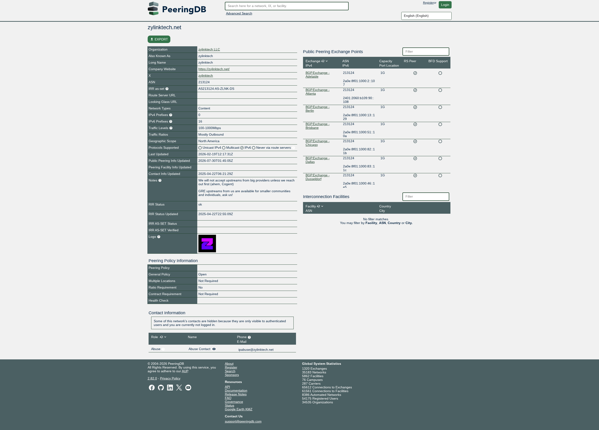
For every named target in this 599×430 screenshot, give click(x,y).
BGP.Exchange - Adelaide (318, 74)
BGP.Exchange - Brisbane (318, 126)
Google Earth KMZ (238, 409)
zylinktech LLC (209, 49)
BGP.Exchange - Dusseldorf (318, 177)
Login (445, 5)
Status (229, 405)
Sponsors (232, 375)
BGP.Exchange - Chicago (318, 143)
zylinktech (205, 75)
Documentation (236, 390)
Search (230, 371)
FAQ (228, 398)
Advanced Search (239, 13)
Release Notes (236, 394)
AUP (185, 371)
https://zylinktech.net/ (214, 69)
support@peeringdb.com (243, 421)
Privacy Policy (170, 378)
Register (428, 2)
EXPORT (159, 39)
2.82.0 (152, 378)
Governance (234, 402)
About (229, 363)
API (227, 387)
